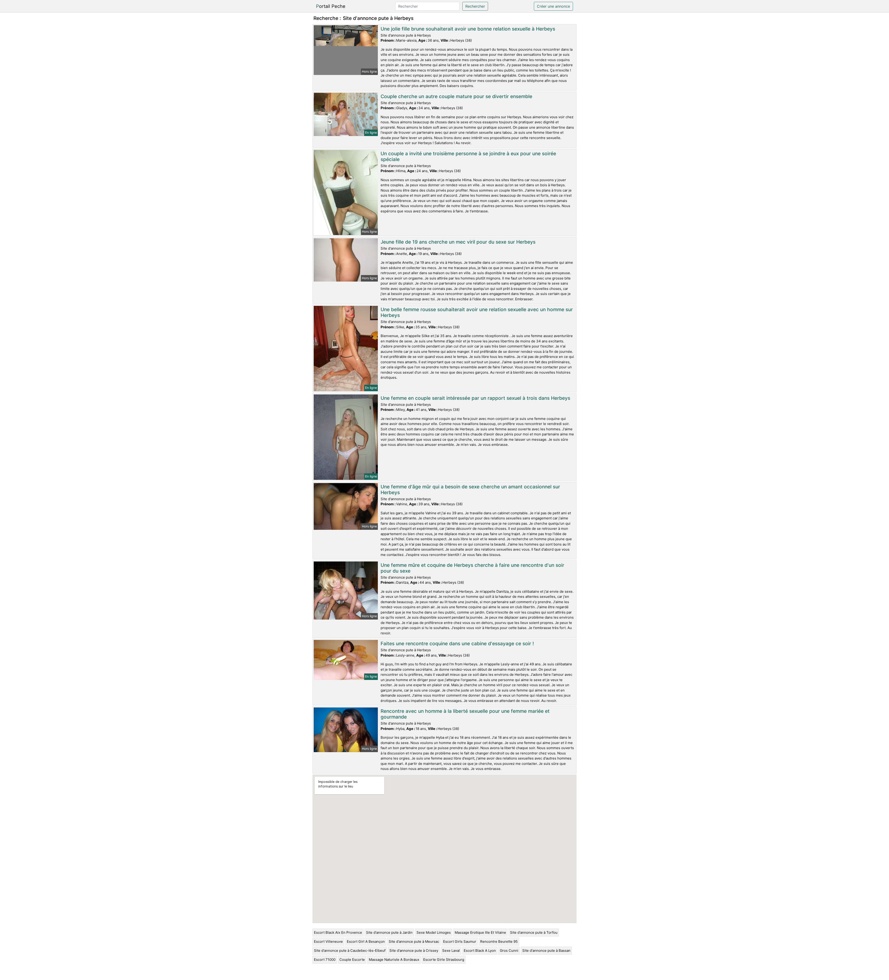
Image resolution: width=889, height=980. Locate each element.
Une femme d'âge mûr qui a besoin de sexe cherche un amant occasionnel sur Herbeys (470, 489)
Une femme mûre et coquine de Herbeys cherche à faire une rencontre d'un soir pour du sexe (472, 568)
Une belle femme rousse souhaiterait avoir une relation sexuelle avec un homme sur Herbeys (477, 312)
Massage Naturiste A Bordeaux (394, 959)
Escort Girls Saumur (459, 941)
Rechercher (475, 6)
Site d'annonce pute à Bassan (546, 950)
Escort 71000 (324, 959)
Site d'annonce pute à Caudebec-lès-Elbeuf (349, 950)
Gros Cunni (509, 950)
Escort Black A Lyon (480, 950)
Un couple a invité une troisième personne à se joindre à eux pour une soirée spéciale (468, 156)
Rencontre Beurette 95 (499, 941)
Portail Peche (330, 6)
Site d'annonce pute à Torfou (533, 932)
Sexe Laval (451, 950)
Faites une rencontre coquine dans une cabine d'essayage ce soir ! (457, 643)
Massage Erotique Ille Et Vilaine (480, 932)
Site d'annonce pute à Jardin (389, 932)
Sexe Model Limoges (433, 932)
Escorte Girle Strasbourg (443, 959)
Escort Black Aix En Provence (338, 932)
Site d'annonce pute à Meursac (414, 941)
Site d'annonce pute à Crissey (413, 950)
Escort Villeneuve (328, 941)
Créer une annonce (553, 6)
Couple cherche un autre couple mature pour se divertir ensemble (456, 96)
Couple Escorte (352, 959)
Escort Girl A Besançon (366, 941)
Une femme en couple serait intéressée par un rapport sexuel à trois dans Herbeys (475, 398)
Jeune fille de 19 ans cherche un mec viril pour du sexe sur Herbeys (458, 242)
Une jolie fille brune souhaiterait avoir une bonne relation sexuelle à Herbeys (468, 29)
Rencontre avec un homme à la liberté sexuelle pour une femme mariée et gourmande (465, 714)
